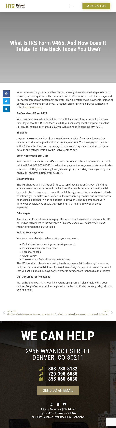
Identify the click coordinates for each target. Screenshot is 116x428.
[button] (71, 6)
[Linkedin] (58, 404)
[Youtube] (64, 404)
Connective (78, 416)
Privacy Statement (51, 409)
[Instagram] (51, 404)
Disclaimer (69, 409)
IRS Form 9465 (33, 107)
